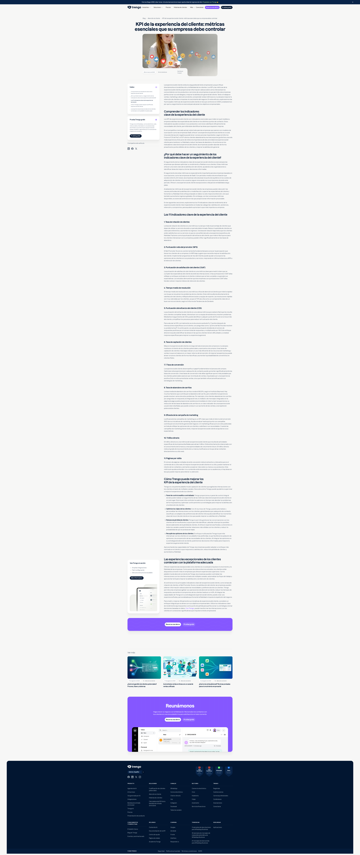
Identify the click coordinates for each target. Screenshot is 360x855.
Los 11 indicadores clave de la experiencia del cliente (142, 101)
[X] (136, 777)
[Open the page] (180, 2)
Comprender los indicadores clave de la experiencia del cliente (141, 92)
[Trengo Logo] (134, 766)
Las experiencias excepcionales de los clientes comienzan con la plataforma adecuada (143, 109)
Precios (168, 7)
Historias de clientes (180, 7)
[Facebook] (129, 777)
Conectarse (199, 7)
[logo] (134, 7)
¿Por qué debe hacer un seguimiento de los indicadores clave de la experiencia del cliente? (143, 96)
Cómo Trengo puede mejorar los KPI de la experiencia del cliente (142, 105)
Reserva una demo (212, 7)
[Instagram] (140, 777)
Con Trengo (190, 608)
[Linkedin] (132, 777)
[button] (146, 7)
